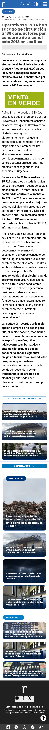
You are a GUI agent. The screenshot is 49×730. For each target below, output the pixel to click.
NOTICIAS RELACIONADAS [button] (22, 398)
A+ (28, 4)
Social (8, 11)
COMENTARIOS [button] (22, 465)
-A (23, 4)
